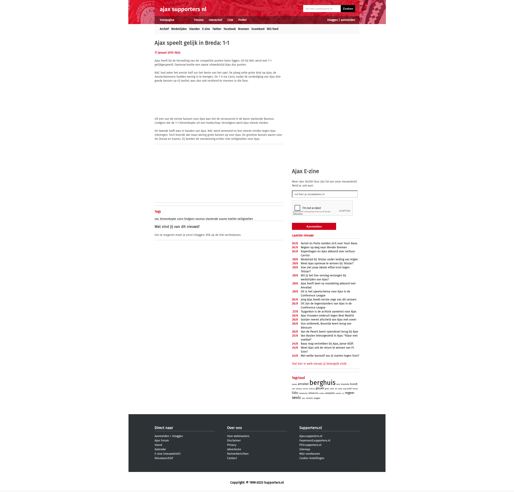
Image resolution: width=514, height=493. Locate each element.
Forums (199, 20)
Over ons (234, 428)
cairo (180, 219)
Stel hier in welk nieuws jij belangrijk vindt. (319, 363)
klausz (355, 389)
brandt (353, 384)
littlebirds (313, 393)
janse (340, 389)
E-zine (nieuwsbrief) (168, 453)
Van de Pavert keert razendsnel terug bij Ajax (329, 331)
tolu (303, 398)
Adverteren (234, 449)
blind (338, 384)
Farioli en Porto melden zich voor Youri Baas (329, 243)
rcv (343, 393)
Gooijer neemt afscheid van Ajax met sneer (328, 319)
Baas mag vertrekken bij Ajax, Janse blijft (327, 343)
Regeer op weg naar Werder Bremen (324, 247)
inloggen (332, 20)
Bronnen (243, 29)
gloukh (320, 388)
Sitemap (304, 449)
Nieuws (184, 20)
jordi (349, 388)
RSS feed (272, 29)
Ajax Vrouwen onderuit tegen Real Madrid (327, 315)
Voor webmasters (238, 436)
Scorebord (257, 29)
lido (295, 393)
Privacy (231, 445)
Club (230, 20)
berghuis (322, 383)
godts (327, 389)
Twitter (216, 29)
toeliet (232, 219)
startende (212, 219)
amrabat (303, 384)
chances (312, 389)
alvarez (294, 384)
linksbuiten (303, 393)
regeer (349, 393)
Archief (164, 29)
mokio (321, 393)
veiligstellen (245, 219)
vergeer (317, 398)
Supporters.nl (310, 428)
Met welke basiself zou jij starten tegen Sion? (330, 355)
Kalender (160, 449)
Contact (232, 458)
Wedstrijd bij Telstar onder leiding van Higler (329, 259)
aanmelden (348, 20)
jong (344, 389)
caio (293, 389)
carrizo (305, 389)
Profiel (242, 20)
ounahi (338, 393)
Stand (158, 445)
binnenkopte (168, 219)
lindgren (189, 219)
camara (299, 389)
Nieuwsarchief (164, 458)
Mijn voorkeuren (309, 453)
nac (157, 219)
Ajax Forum (162, 440)
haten (332, 389)
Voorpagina (167, 20)
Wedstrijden (179, 29)
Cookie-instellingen (311, 458)
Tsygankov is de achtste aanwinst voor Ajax (328, 311)
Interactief (215, 20)
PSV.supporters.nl (310, 445)
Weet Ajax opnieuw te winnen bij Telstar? (327, 263)
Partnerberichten (238, 453)
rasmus (200, 219)
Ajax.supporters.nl (310, 436)
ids (336, 389)
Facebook (230, 29)
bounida (345, 384)
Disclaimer (234, 440)
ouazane (330, 393)
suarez (223, 219)
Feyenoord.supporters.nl (314, 440)
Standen (194, 29)
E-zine (206, 29)
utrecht (309, 398)
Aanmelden (162, 436)
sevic (296, 397)
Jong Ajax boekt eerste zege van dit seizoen (328, 299)
